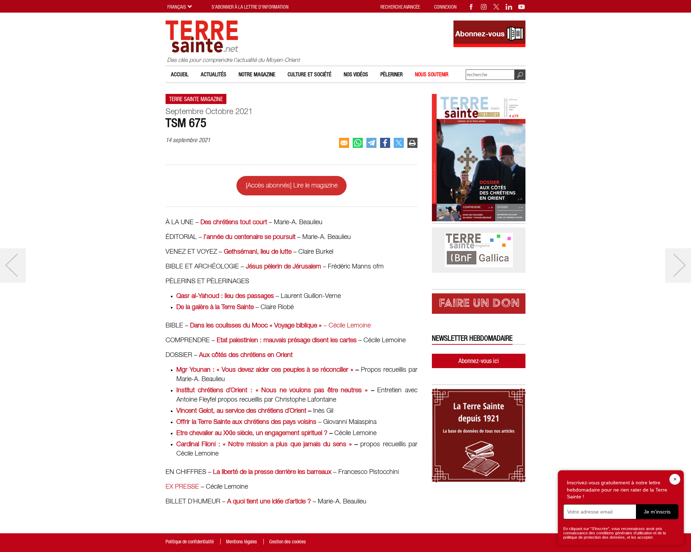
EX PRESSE (182, 487)
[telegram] (371, 143)
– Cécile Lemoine (280, 326)
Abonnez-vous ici (479, 361)
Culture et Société (309, 74)
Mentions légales (241, 541)
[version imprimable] (412, 143)
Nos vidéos (356, 74)
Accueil (180, 74)
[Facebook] (471, 7)
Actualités (213, 74)
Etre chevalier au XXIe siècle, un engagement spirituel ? (252, 433)
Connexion (445, 7)
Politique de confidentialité (190, 541)
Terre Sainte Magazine (196, 99)
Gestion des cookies (287, 541)
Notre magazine (257, 74)
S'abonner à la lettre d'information (250, 7)
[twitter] (399, 143)
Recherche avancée (400, 7)
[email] (344, 143)
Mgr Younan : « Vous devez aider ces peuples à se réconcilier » (264, 370)
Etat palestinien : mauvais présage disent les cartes (287, 340)
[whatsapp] (358, 143)
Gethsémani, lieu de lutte (258, 252)
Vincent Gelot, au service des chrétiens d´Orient (241, 411)
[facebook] (385, 143)
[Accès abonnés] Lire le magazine (292, 186)
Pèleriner (391, 74)
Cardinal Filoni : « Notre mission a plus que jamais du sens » (264, 444)
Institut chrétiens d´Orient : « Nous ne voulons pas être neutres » (272, 390)
